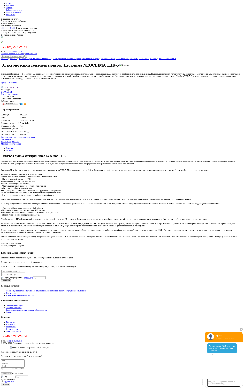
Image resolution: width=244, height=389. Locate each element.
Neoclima (13, 83)
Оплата (9, 8)
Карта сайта (11, 293)
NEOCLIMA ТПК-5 (167, 59)
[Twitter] (22, 104)
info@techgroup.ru (14, 51)
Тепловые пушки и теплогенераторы (35, 59)
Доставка (10, 5)
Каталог (13, 59)
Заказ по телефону (14, 308)
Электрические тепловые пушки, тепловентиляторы (76, 59)
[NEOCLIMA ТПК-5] (10, 87)
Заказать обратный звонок (12, 54)
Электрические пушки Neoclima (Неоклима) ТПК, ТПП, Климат (129, 59)
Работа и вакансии (14, 10)
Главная (4, 59)
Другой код (28, 278)
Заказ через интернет (15, 305)
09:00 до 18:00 (8, 28)
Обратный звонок (14, 331)
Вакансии (10, 324)
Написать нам (31, 54)
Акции (9, 3)
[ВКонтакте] (19, 104)
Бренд (3, 83)
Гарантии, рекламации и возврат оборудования (26, 310)
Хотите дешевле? (13, 12)
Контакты (10, 14)
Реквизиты (11, 327)
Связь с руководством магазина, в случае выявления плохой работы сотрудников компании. (46, 291)
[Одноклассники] (25, 104)
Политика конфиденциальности (20, 295)
